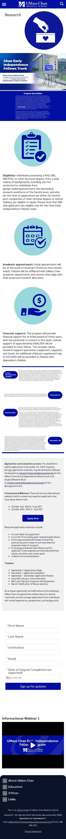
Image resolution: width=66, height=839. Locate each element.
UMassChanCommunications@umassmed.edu (30, 822)
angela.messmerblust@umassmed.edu (25, 482)
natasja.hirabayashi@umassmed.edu (36, 473)
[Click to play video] (33, 745)
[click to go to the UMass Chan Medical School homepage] (33, 4)
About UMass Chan (21, 780)
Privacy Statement (33, 831)
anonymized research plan (36, 539)
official (20, 810)
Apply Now (33, 518)
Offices (13, 793)
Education (15, 786)
